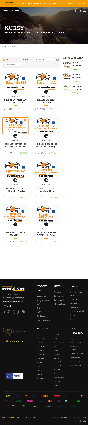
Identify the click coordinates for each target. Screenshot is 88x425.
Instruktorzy (75, 358)
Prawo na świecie (43, 320)
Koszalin (40, 370)
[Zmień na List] (7, 60)
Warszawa (41, 338)
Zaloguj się (81, 3)
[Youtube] (18, 312)
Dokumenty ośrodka (74, 348)
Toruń (56, 346)
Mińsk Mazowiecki (60, 370)
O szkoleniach (59, 296)
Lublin (39, 366)
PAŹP (39, 312)
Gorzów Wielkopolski (58, 360)
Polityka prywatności (61, 418)
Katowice (40, 354)
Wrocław (40, 342)
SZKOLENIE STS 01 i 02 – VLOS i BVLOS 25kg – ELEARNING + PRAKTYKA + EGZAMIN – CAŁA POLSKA (46, 145)
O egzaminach (59, 300)
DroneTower (41, 297)
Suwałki (39, 362)
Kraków (56, 338)
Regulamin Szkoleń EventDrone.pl (77, 363)
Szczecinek (41, 378)
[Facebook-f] (4, 312)
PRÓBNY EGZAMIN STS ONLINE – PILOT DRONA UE (15, 101)
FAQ (72, 319)
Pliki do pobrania (60, 304)
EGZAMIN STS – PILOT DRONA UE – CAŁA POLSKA (46, 233)
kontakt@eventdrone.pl (50, 3)
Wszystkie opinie (76, 354)
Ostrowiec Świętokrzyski (59, 375)
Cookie (83, 418)
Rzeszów (57, 381)
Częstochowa (59, 342)
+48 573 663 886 (33, 3)
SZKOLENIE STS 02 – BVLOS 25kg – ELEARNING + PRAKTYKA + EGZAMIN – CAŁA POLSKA (46, 189)
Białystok (57, 350)
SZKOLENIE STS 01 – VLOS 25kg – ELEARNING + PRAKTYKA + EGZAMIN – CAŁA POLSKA (15, 233)
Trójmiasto (41, 346)
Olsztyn (39, 374)
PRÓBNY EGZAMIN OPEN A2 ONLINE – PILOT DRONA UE (46, 101)
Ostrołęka (40, 358)
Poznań (56, 334)
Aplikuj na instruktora (74, 301)
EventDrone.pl (16, 418)
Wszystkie (57, 292)
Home (4, 46)
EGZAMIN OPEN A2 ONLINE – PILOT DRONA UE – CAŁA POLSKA (15, 189)
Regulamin (75, 418)
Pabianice (40, 350)
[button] (14, 341)
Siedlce (56, 385)
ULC (38, 308)
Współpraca (75, 307)
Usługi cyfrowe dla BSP (44, 302)
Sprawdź (15, 81)
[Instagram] (9, 312)
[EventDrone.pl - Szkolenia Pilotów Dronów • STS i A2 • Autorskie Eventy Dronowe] (11, 10)
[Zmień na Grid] (4, 60)
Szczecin (57, 354)
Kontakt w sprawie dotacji (77, 294)
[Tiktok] (13, 312)
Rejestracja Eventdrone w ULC (77, 340)
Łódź (38, 334)
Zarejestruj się (71, 3)
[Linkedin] (23, 312)
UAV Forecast (42, 316)
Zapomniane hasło (77, 311)
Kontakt (73, 315)
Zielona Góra (58, 366)
